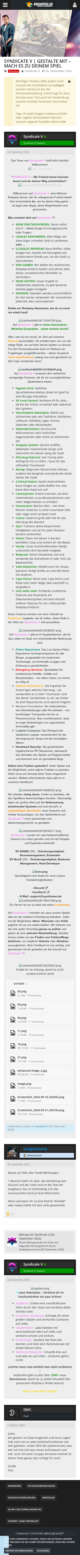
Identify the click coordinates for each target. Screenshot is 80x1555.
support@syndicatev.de (46, 896)
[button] (5, 5)
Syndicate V (32, 71)
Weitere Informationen (19, 1550)
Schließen (43, 1550)
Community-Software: (40, 1533)
